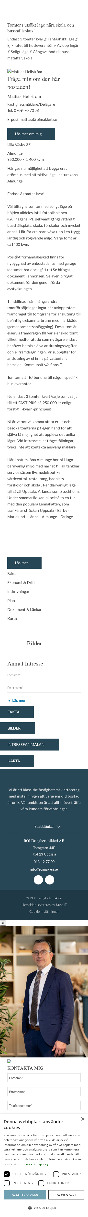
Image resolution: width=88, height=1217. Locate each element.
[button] (44, 1208)
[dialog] (44, 1165)
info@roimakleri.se (44, 869)
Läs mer (21, 563)
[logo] (19, 11)
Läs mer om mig (28, 134)
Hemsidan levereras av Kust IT (44, 905)
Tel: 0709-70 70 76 (23, 111)
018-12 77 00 (44, 862)
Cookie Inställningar (44, 911)
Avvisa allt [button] (66, 1195)
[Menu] (76, 11)
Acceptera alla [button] (25, 1195)
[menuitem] (76, 11)
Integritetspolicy (36, 1164)
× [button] (82, 1119)
